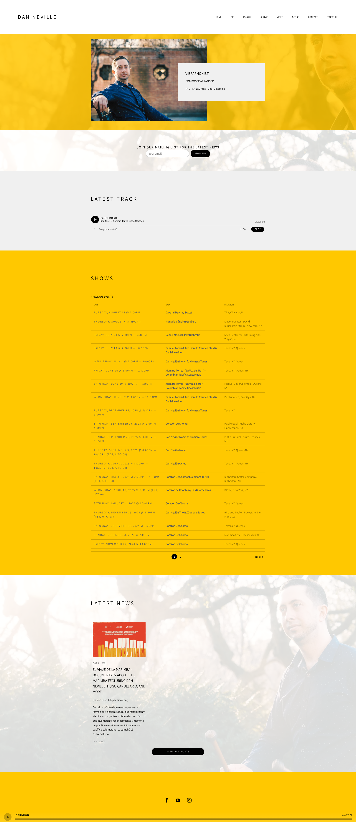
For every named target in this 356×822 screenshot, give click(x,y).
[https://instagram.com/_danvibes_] (189, 800)
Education (332, 17)
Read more (99, 741)
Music (246, 17)
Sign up (200, 153)
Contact (313, 17)
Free (258, 229)
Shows (264, 17)
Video (280, 17)
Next (258, 557)
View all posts (178, 751)
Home (218, 17)
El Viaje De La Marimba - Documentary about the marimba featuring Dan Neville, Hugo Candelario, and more (119, 680)
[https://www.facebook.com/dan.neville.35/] (167, 800)
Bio (232, 17)
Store (295, 17)
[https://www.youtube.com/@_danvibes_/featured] (178, 800)
